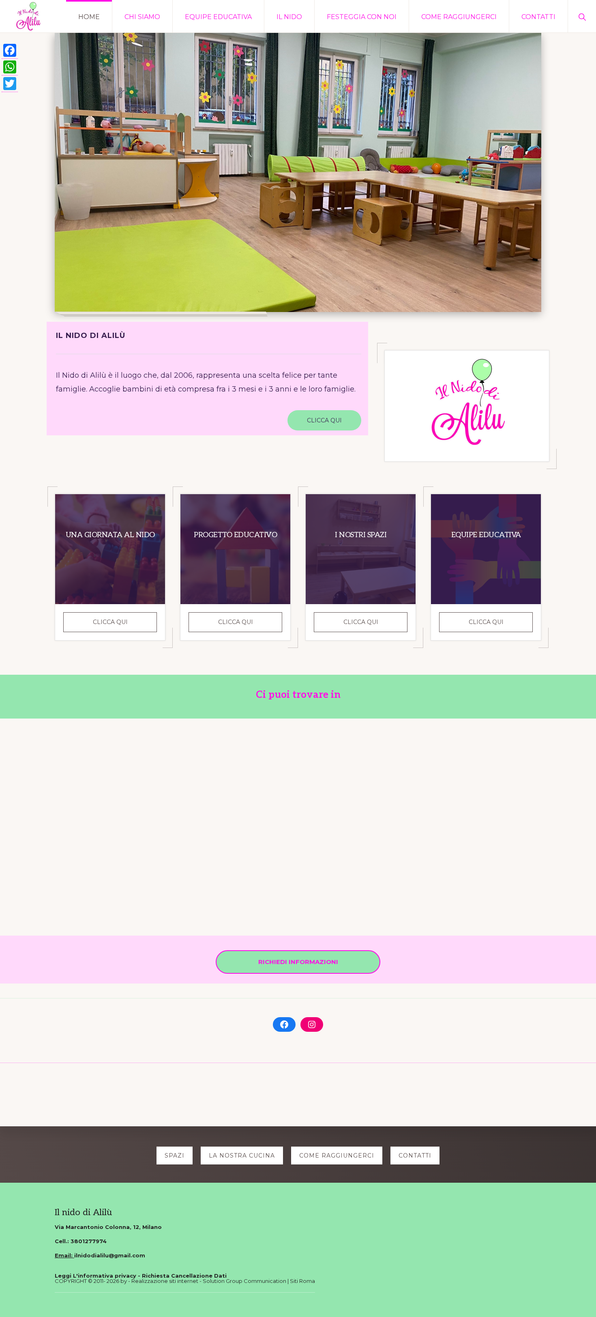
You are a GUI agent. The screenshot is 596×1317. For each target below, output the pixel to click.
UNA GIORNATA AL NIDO (110, 535)
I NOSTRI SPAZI (360, 535)
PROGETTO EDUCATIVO (235, 535)
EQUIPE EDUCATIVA (486, 535)
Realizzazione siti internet (164, 1281)
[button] (582, 16)
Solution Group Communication (244, 1281)
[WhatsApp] (10, 67)
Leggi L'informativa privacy (95, 1275)
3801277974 (89, 1241)
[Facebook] (10, 50)
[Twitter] (10, 83)
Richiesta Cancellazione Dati (184, 1275)
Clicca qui (125, 625)
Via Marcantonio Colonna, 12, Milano (108, 1227)
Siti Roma (302, 1281)
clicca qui (324, 420)
